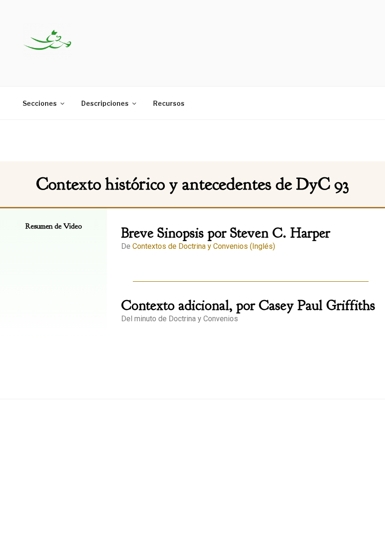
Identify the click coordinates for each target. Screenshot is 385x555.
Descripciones (105, 103)
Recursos (169, 103)
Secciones (40, 103)
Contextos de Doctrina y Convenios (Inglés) (203, 246)
